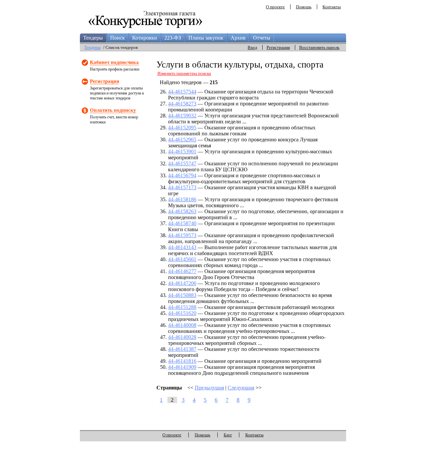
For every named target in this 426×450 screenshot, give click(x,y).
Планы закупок (205, 38)
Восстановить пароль (319, 47)
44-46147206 (182, 283)
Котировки (144, 38)
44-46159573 (182, 235)
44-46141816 (182, 361)
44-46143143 (182, 247)
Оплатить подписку (113, 110)
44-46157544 (182, 91)
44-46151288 (182, 307)
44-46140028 (182, 337)
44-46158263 (182, 211)
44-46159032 (182, 115)
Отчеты (261, 38)
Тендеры (93, 38)
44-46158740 (182, 223)
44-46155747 (182, 163)
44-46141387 (182, 349)
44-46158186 (182, 199)
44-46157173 (182, 187)
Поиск (117, 38)
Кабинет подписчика (114, 62)
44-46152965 (182, 139)
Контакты (331, 6)
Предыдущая (209, 387)
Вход (252, 47)
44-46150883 (182, 295)
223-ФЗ (172, 38)
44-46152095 (182, 127)
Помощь (304, 6)
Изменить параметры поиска (184, 73)
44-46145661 (182, 259)
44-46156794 (182, 175)
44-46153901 (182, 151)
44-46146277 (182, 271)
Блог (228, 434)
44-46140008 (182, 325)
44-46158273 (182, 103)
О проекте (275, 6)
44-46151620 (182, 313)
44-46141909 (182, 367)
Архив (238, 38)
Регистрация (278, 47)
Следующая (241, 387)
